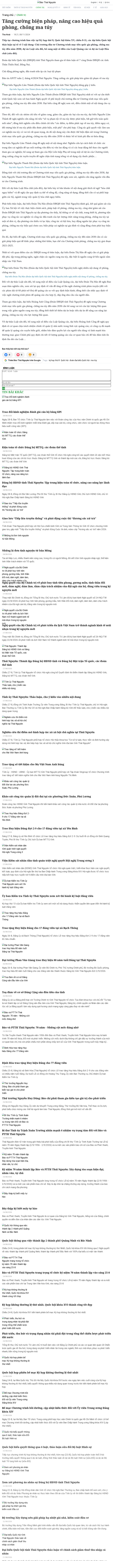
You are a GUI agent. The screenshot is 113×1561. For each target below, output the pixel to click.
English (94, 2)
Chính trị (40, 7)
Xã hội (87, 7)
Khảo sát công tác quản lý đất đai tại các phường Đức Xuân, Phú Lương (46, 796)
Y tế (95, 7)
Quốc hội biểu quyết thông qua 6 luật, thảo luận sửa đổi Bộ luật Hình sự (47, 1447)
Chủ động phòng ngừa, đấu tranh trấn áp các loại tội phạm (31, 71)
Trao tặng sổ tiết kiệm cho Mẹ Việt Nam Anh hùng (33, 764)
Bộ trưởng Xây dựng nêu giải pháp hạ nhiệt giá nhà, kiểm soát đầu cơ (45, 1517)
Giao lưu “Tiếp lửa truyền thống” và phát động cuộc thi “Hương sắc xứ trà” (49, 518)
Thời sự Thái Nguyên (23, 7)
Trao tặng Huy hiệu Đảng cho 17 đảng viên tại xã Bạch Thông (40, 928)
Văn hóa (77, 7)
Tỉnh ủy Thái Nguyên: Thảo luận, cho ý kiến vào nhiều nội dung (41, 697)
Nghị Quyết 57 (54, 7)
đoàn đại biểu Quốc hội (80, 360)
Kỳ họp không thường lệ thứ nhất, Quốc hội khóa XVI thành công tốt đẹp (47, 1304)
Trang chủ (7, 15)
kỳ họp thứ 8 (54, 360)
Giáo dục (104, 7)
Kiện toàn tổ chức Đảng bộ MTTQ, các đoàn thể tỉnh (34, 447)
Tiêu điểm (6, 7)
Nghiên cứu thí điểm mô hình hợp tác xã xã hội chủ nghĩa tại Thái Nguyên (48, 732)
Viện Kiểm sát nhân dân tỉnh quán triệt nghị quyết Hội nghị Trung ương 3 (48, 860)
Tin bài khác (13, 392)
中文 (100, 2)
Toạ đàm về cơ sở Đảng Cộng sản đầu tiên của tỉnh (33, 992)
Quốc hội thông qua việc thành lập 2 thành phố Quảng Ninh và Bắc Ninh (47, 1240)
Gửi (3, 388)
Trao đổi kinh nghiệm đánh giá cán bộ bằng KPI (31, 412)
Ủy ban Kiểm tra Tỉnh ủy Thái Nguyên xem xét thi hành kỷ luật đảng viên (47, 896)
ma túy (94, 360)
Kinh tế (67, 7)
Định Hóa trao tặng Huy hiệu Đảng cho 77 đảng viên (34, 1062)
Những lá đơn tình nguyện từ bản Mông (27, 550)
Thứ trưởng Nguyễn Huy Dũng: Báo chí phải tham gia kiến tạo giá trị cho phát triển (54, 1098)
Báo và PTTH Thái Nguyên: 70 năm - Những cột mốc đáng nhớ (40, 1027)
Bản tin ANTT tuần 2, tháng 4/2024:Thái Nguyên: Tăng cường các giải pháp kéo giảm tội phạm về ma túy (55, 78)
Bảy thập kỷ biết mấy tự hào (19, 1208)
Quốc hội (64, 360)
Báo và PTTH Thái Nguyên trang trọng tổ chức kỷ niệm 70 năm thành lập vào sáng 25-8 (56, 1272)
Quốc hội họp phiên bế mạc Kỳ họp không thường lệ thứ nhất (40, 1372)
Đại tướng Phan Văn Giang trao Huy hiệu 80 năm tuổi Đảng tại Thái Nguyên (49, 960)
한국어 (107, 2)
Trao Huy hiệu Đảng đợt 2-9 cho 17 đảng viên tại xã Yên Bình (40, 828)
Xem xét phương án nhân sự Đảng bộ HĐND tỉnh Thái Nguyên (41, 1482)
